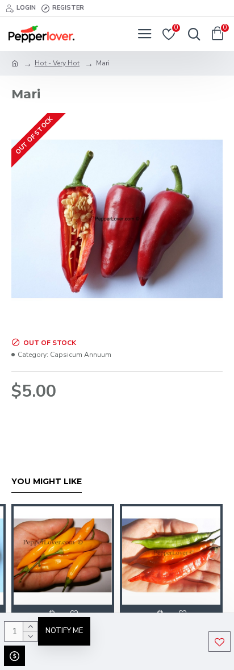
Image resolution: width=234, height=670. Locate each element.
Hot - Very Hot (57, 63)
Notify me (64, 631)
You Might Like (46, 481)
